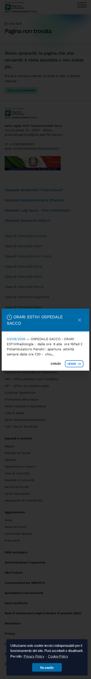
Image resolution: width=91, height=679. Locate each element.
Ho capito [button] (47, 667)
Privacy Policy (34, 656)
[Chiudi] (79, 320)
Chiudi (56, 363)
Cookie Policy (58, 656)
